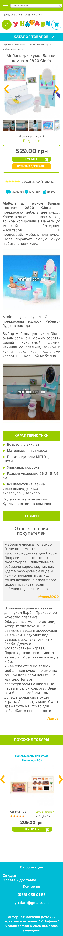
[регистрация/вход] (7, 25)
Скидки (9, 876)
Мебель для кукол (12, 49)
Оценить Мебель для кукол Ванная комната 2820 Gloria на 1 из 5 (6, 181)
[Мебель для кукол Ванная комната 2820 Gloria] (31, 120)
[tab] (5, 5)
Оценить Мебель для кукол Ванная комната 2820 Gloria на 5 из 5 (18, 181)
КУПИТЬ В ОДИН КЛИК (31, 166)
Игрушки (19, 44)
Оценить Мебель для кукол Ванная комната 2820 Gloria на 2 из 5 (9, 181)
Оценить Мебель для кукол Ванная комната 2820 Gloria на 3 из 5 (12, 181)
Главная (7, 44)
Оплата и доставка (19, 880)
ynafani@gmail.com (32, 903)
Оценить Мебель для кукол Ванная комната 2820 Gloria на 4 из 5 (15, 181)
